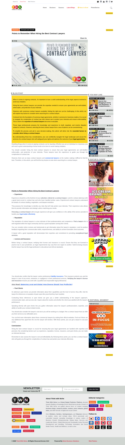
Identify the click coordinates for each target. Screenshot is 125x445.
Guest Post (23, 1)
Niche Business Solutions (71, 441)
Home (45, 7)
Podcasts (26, 413)
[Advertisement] (65, 20)
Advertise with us (28, 431)
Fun (102, 405)
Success (61, 7)
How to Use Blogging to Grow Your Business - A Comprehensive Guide (104, 103)
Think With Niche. (22, 441)
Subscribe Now (93, 389)
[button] (111, 8)
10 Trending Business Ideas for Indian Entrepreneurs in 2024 (104, 134)
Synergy (109, 405)
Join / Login (17, 431)
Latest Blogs (71, 7)
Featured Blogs (29, 409)
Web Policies (31, 1)
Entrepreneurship (103, 402)
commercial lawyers (52, 158)
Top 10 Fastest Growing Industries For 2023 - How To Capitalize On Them (105, 149)
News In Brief (83, 7)
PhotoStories (95, 7)
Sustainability (93, 405)
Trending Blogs (17, 409)
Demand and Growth (27, 29)
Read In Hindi (16, 416)
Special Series (37, 413)
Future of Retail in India (104, 117)
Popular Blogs (16, 413)
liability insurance (57, 276)
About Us (15, 1)
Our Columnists (35, 427)
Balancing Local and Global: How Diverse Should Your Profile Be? (46, 284)
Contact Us (16, 427)
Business (53, 7)
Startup (92, 409)
